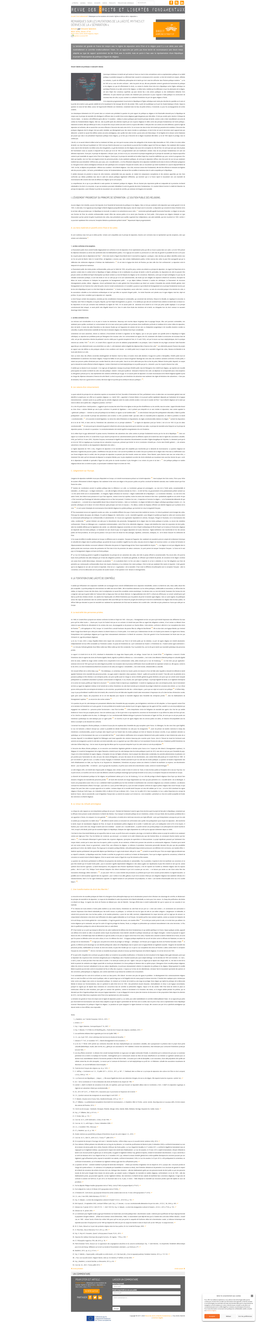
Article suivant (179, 1268)
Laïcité (81, 33)
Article (74, 29)
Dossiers (97, 3)
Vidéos (104, 3)
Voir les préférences (245, 1316)
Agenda (83, 3)
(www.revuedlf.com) (96, 1287)
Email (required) (124, 1290)
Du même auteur (91, 1291)
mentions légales (211, 1310)
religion (96, 33)
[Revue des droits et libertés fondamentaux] (128, 9)
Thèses (90, 3)
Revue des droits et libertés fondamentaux (158, 1316)
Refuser (228, 1316)
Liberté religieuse (88, 33)
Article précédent (77, 1268)
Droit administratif (82, 16)
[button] (252, 1296)
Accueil (73, 16)
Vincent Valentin (88, 29)
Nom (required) (118, 1284)
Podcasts (112, 3)
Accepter (212, 1316)
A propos (75, 3)
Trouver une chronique (126, 3)
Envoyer (116, 1308)
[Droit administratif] (170, 29)
